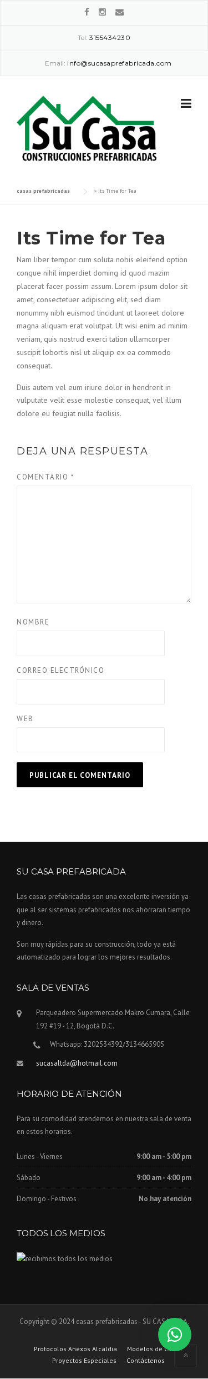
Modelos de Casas (154, 1349)
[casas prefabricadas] (86, 127)
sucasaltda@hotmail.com (77, 1063)
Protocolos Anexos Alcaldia (75, 1349)
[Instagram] (102, 12)
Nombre (33, 622)
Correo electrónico (60, 670)
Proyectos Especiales (84, 1360)
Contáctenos (145, 1360)
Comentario (45, 477)
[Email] (119, 12)
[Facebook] (86, 12)
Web (25, 718)
